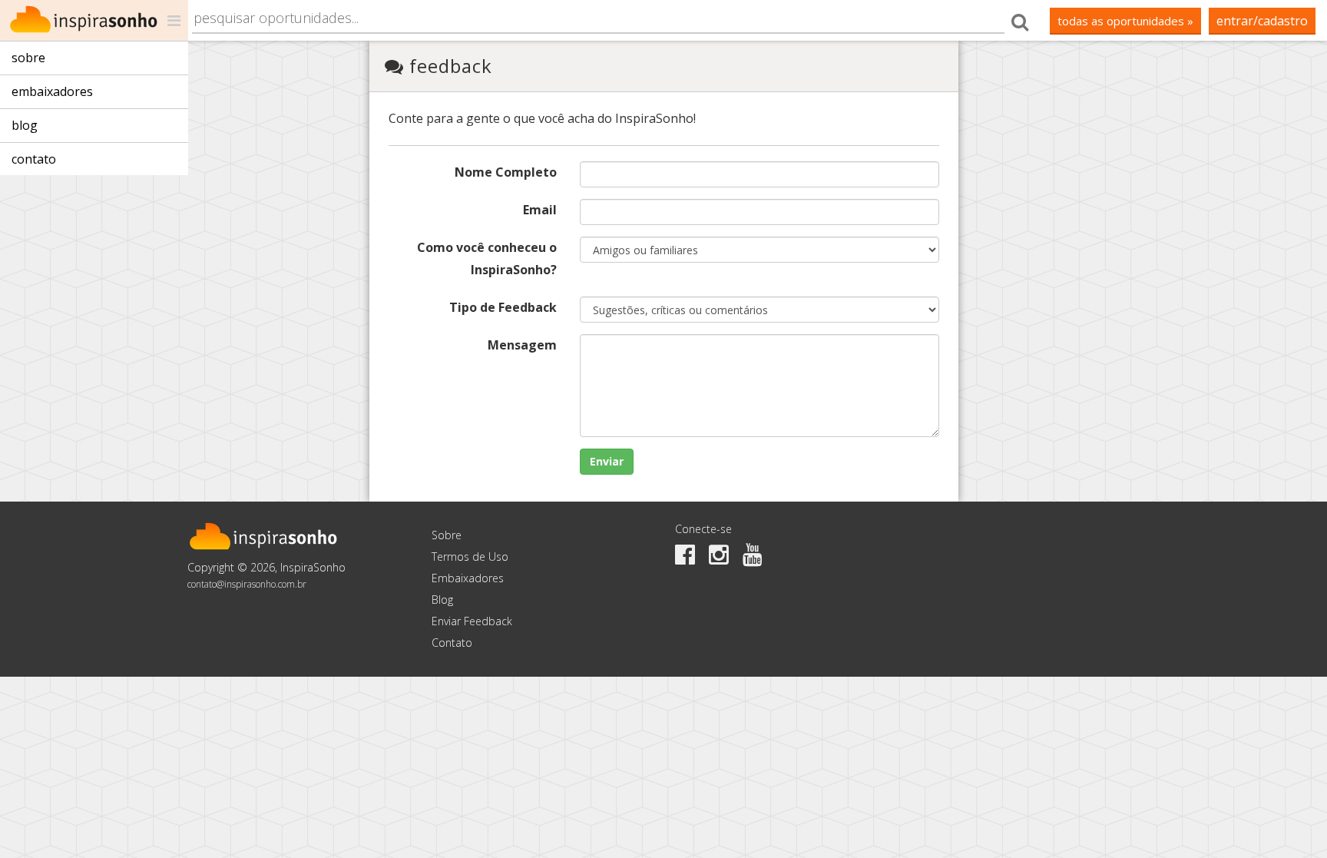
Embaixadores (52, 91)
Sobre (28, 57)
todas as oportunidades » (1125, 20)
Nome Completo (506, 172)
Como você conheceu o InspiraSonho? (487, 258)
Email (540, 209)
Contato (34, 159)
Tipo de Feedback (503, 307)
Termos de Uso (470, 556)
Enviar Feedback (472, 621)
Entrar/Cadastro (1262, 20)
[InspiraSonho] (94, 20)
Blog (25, 125)
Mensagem (522, 344)
